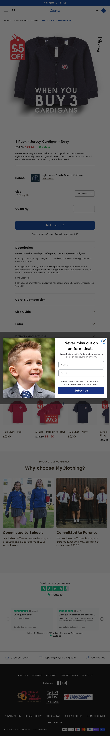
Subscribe (81, 390)
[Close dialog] (104, 341)
